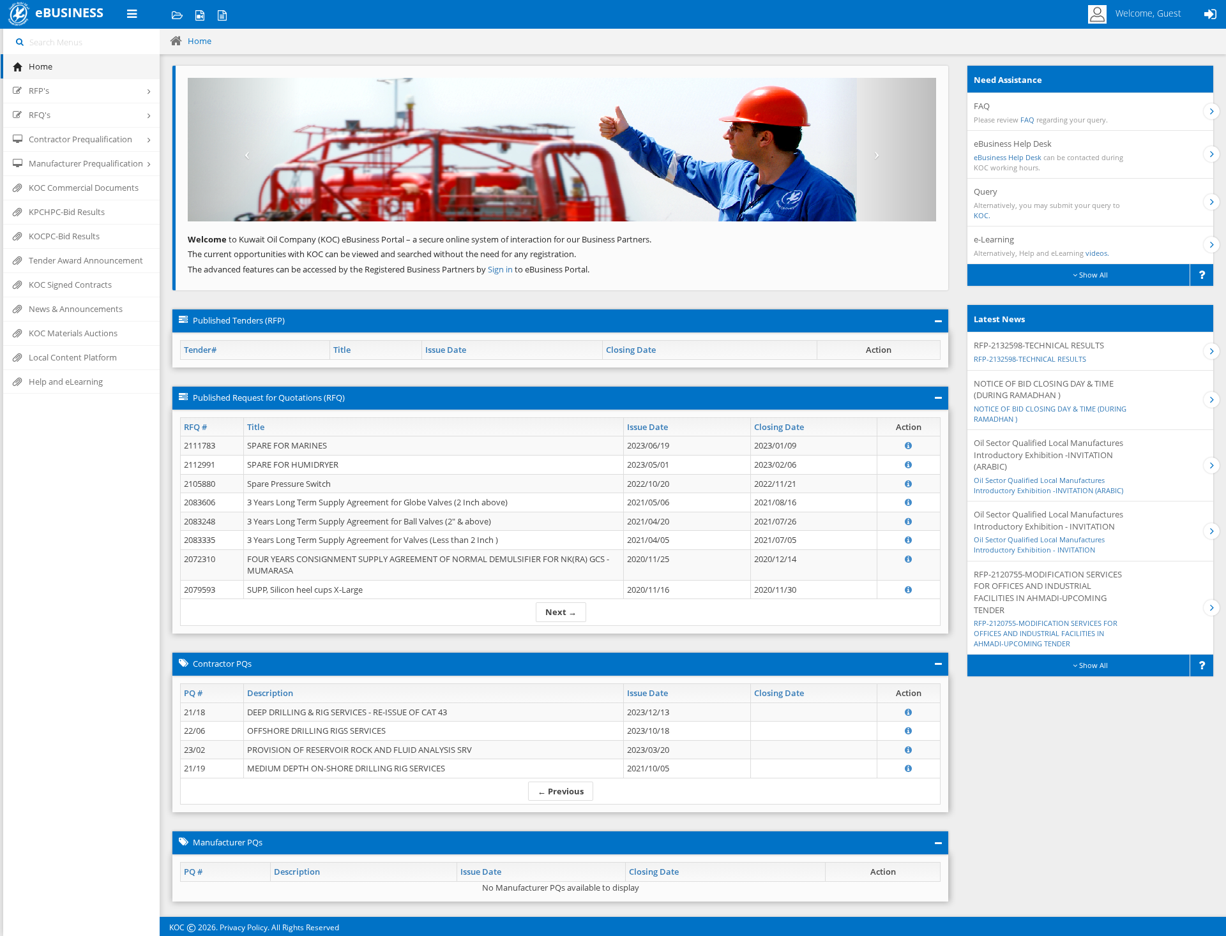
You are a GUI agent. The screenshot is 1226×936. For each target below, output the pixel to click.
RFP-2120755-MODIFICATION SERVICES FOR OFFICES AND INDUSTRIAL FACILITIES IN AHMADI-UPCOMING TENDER (1045, 633)
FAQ (1027, 119)
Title (342, 349)
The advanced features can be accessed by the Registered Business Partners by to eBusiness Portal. (388, 269)
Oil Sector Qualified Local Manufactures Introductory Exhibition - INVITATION (1039, 544)
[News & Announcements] (222, 14)
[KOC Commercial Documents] (177, 14)
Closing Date (631, 349)
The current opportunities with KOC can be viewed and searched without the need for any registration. (382, 254)
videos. (1097, 253)
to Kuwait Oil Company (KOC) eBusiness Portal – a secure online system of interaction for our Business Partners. (419, 239)
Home (199, 41)
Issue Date (445, 349)
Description (270, 693)
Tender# (200, 349)
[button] (244, 149)
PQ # (193, 693)
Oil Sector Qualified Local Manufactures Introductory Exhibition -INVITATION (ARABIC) (1048, 485)
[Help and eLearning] (199, 14)
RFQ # (195, 427)
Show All (1092, 274)
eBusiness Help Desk (1007, 157)
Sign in (501, 269)
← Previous (561, 791)
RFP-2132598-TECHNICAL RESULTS (1030, 359)
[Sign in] (1210, 14)
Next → (561, 612)
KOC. (982, 215)
